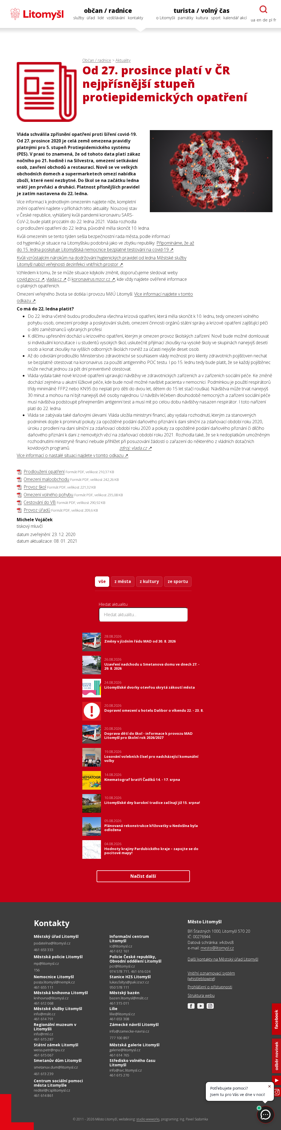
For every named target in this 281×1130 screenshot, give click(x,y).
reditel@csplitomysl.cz (52, 1090)
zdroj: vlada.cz (133, 448)
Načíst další (143, 876)
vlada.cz (54, 279)
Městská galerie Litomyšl (134, 1044)
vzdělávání (116, 17)
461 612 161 (119, 951)
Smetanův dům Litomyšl (58, 1060)
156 (37, 970)
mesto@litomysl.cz (217, 947)
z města (122, 581)
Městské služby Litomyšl (58, 1008)
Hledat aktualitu (113, 604)
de (265, 20)
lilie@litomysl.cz (122, 1014)
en (259, 20)
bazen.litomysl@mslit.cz (128, 998)
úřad (91, 17)
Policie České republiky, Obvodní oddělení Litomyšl (135, 959)
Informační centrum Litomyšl (129, 938)
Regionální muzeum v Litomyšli (55, 1026)
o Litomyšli (165, 17)
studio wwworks (147, 1119)
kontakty (135, 17)
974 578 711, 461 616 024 (129, 971)
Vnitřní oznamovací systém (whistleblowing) (211, 976)
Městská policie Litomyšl (58, 956)
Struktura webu (201, 995)
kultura (202, 17)
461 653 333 (43, 949)
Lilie (113, 1008)
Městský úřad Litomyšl (56, 936)
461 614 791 (43, 1018)
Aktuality (123, 60)
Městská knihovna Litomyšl (61, 992)
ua (253, 20)
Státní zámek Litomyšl (56, 1044)
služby (78, 17)
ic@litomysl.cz (120, 946)
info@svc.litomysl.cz (125, 1070)
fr (275, 20)
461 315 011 (119, 1003)
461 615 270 (119, 1075)
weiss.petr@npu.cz (49, 1050)
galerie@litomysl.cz (124, 1050)
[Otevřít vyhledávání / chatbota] (263, 9)
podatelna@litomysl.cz (52, 943)
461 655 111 (43, 987)
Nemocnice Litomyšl (54, 976)
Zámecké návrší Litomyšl (134, 1024)
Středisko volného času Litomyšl (132, 1062)
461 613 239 (43, 1073)
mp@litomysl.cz (46, 963)
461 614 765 (119, 1055)
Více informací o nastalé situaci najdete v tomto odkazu (70, 455)
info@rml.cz (43, 1034)
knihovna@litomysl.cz (51, 998)
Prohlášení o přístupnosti (210, 986)
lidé (101, 17)
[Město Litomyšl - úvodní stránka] (34, 14)
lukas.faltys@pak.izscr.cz (129, 982)
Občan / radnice (96, 60)
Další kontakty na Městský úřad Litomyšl (223, 959)
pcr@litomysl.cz (122, 966)
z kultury (149, 581)
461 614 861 (43, 1095)
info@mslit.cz (44, 1014)
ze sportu (178, 581)
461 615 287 (43, 1039)
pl (270, 20)
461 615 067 (43, 1055)
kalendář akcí (235, 17)
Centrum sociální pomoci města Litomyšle (58, 1083)
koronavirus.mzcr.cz (91, 279)
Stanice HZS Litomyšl (130, 976)
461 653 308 (119, 1018)
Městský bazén (124, 992)
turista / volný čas (201, 10)
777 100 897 (119, 1037)
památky (185, 17)
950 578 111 (119, 987)
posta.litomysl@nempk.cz (54, 982)
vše (102, 581)
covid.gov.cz (28, 279)
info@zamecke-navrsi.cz (129, 1031)
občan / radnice (108, 10)
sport (216, 17)
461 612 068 (43, 1003)
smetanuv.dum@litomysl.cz (56, 1067)
